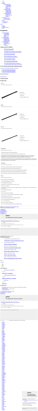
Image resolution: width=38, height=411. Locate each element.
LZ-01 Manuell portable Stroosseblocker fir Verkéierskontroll (13, 64)
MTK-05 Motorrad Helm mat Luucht (11, 251)
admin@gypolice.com (5, 289)
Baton (7, 7)
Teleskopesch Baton (3, 213)
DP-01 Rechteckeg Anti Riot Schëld (9, 54)
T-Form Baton (2, 212)
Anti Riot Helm (6, 34)
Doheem (3, 2)
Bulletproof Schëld (8, 11)
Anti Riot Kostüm (8, 5)
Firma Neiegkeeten (7, 18)
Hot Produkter (2, 292)
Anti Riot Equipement (7, 4)
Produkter (3, 3)
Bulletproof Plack (8, 12)
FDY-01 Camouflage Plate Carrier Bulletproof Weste (11, 206)
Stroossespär (8, 16)
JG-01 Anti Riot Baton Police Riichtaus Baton (11, 61)
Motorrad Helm (8, 8)
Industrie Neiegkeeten (7, 19)
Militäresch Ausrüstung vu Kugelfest (9, 278)
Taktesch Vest (8, 14)
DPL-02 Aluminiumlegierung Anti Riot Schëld (13, 258)
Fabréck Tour (6, 21)
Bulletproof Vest (6, 39)
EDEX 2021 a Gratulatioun (7, 273)
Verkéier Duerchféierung (7, 13)
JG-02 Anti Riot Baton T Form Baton (9, 59)
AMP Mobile (9, 292)
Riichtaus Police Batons (3, 211)
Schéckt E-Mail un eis (3, 76)
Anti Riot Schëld (8, 6)
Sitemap (6, 292)
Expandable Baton (3, 210)
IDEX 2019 (4, 283)
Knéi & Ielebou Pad (9, 15)
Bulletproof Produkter (7, 9)
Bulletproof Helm (8, 10)
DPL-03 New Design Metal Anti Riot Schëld (12, 247)
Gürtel (5, 44)
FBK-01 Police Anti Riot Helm (8, 49)
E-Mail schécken (2, 293)
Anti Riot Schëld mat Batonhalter (10, 244)
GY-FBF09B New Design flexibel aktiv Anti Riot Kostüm (12, 52)
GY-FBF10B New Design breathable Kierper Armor (14, 240)
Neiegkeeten (4, 17)
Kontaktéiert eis (4, 22)
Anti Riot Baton (2, 209)
